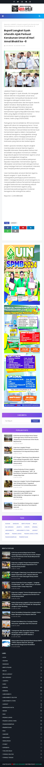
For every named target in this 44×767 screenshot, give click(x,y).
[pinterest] (26, 1)
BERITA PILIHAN (26, 524)
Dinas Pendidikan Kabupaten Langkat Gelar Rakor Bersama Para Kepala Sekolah (26, 505)
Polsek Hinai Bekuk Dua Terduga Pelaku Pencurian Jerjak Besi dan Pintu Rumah (24, 622)
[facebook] (14, 1)
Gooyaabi (38, 764)
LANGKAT (13, 24)
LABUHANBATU (9, 530)
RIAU (22, 731)
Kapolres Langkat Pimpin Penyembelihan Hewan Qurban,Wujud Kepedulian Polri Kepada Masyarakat (26, 449)
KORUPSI (26, 527)
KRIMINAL (35, 527)
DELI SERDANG (9, 527)
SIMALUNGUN (22, 741)
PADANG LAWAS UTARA (31, 534)
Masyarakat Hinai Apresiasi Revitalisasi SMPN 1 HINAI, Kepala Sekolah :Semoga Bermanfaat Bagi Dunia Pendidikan (26, 643)
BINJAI (35, 524)
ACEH (22, 657)
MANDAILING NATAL (22, 707)
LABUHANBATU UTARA (23, 530)
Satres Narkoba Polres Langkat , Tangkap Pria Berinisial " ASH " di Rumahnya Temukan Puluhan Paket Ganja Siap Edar (25, 472)
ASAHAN (7, 524)
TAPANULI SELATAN (22, 754)
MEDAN (7, 534)
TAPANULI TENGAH (22, 757)
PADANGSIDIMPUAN (10, 537)
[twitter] (18, 1)
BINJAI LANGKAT (22, 674)
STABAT (22, 744)
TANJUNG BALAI (22, 751)
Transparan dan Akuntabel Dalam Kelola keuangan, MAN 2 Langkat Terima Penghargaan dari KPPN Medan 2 (25, 632)
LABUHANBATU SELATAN (22, 697)
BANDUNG (16, 524)
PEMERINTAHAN (23, 537)
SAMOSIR (22, 734)
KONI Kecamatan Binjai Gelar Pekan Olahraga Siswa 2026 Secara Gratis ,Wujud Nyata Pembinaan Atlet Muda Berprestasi (26, 438)
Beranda (7, 24)
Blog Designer (20, 764)
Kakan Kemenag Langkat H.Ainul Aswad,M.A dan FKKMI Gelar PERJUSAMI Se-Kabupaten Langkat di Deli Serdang (26, 494)
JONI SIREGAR (9, 45)
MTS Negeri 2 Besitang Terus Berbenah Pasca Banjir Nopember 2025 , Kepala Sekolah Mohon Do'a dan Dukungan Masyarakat (26, 460)
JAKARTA (19, 527)
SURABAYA (22, 747)
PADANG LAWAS (16, 534)
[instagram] (22, 1)
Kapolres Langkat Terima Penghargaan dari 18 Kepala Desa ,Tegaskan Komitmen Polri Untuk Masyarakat (27, 483)
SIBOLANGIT (22, 737)
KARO (22, 684)
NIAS (22, 714)
